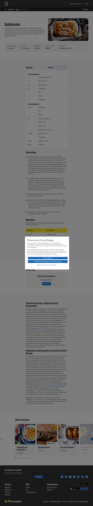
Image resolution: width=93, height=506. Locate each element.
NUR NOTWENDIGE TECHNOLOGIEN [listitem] (48, 261)
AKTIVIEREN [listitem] (47, 258)
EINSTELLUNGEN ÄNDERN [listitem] (46, 265)
